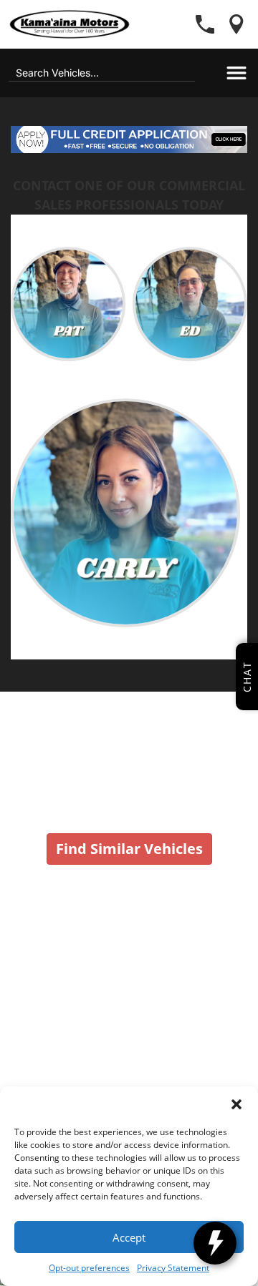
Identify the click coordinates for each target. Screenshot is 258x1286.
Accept (129, 1237)
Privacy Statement (173, 1268)
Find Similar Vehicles (129, 848)
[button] (236, 1104)
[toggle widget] (215, 1243)
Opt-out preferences (89, 1268)
